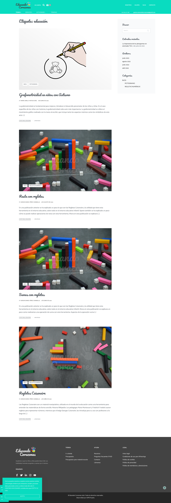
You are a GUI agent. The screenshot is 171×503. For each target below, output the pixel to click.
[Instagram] (30, 475)
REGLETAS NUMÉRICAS (35, 186)
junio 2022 (125, 64)
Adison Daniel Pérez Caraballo (30, 202)
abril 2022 (125, 68)
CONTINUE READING (25, 121)
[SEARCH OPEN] (44, 5)
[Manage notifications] (164, 487)
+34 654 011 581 (125, 12)
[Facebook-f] (17, 475)
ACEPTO (22, 496)
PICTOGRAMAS (33, 84)
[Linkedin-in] (26, 475)
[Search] (148, 30)
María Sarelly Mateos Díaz (29, 101)
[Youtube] (35, 475)
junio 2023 (125, 58)
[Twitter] (21, 475)
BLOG (25, 84)
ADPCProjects (90, 498)
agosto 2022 (126, 61)
